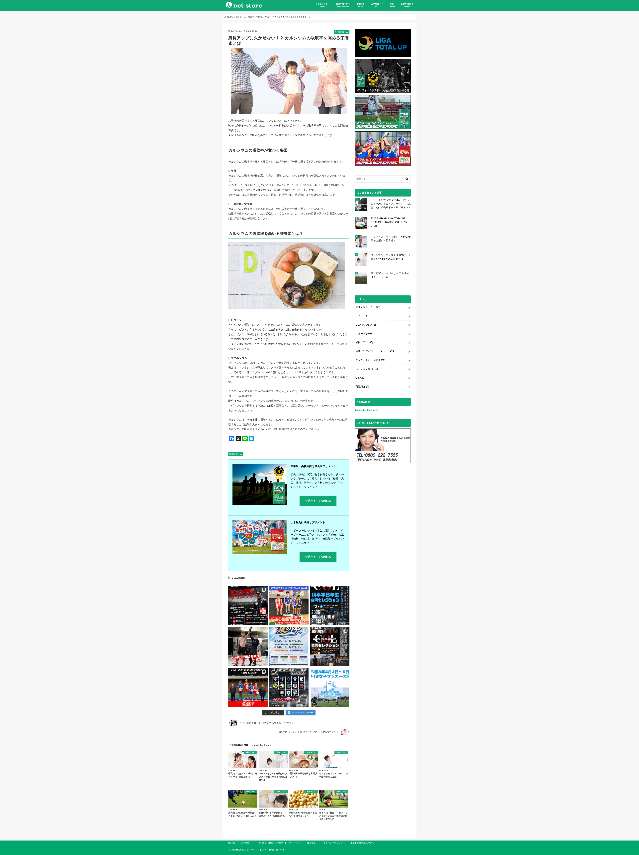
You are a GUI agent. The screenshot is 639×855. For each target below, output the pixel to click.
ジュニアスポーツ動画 (370, 360)
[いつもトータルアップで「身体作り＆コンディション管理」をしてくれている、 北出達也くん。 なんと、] (248, 646)
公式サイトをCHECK (318, 500)
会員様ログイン (322, 5)
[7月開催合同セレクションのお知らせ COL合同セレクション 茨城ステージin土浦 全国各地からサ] (329, 646)
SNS (392, 5)
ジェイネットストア (254, 850)
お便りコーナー (343, 5)
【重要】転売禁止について (361, 843)
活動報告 (361, 5)
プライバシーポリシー (332, 843)
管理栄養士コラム (367, 307)
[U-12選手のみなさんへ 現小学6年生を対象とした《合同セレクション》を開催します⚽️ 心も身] (329, 605)
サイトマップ (295, 843)
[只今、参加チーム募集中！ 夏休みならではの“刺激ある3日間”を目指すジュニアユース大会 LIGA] (289, 646)
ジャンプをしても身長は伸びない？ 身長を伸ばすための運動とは (391, 257)
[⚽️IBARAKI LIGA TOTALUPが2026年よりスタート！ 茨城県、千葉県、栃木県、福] (289, 687)
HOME (231, 843)
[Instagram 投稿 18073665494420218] (329, 687)
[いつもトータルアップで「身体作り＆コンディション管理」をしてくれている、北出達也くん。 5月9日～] (248, 687)
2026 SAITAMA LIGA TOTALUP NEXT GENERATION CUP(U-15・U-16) (390, 222)
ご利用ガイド (377, 5)
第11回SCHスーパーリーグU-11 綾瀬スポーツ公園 (390, 275)
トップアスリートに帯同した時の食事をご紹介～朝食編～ (391, 238)
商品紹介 (362, 386)
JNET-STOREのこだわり (271, 843)
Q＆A (360, 377)
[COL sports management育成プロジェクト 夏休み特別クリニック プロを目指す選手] (248, 605)
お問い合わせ (407, 5)
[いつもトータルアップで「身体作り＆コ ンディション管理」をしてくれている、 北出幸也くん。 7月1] (289, 605)
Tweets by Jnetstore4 (366, 410)
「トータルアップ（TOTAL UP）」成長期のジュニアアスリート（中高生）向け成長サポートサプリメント (391, 204)
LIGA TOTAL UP (366, 324)
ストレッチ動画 (366, 369)
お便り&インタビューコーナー (375, 351)
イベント (362, 316)
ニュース (363, 333)
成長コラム (237, 454)
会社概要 (311, 843)
